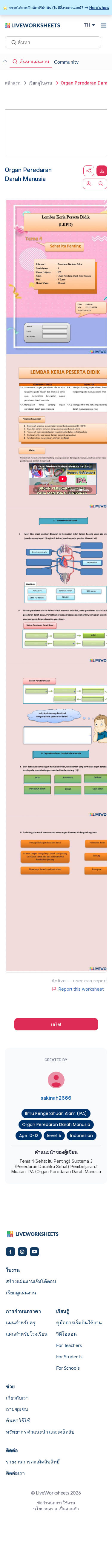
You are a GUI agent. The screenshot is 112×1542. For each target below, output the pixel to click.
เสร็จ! (56, 1024)
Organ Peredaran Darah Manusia (56, 1124)
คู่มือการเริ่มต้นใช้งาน (79, 1322)
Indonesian (81, 1136)
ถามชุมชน (17, 1409)
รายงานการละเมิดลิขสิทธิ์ (33, 1461)
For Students (69, 1356)
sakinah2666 (56, 1098)
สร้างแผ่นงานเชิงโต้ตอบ (31, 1281)
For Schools (68, 1368)
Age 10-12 (28, 1136)
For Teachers (69, 1345)
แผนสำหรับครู (21, 1322)
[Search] (12, 41)
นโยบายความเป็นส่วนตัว (56, 1508)
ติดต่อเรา (15, 1473)
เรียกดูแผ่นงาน (21, 1292)
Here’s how (99, 7)
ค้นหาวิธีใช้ (18, 1420)
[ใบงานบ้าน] (5, 62)
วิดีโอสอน (66, 1334)
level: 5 (54, 1136)
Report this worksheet (81, 988)
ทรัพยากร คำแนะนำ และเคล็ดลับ (40, 1431)
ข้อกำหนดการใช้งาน (56, 1502)
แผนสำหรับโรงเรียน (26, 1334)
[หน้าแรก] (32, 25)
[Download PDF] (101, 170)
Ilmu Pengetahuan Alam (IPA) (56, 1113)
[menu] (103, 25)
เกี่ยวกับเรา (17, 1397)
